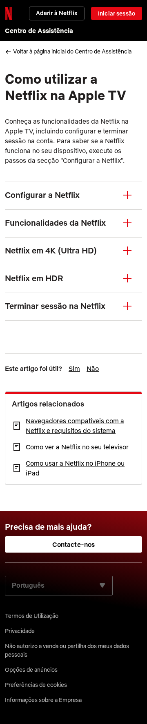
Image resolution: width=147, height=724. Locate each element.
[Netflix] (8, 13)
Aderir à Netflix (57, 13)
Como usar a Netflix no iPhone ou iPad (75, 468)
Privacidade (20, 631)
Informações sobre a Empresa (43, 700)
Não (93, 368)
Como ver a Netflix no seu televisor (77, 447)
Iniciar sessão (116, 13)
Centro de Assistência (39, 31)
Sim (74, 368)
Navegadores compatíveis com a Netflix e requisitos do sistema (75, 426)
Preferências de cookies (36, 684)
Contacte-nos (73, 544)
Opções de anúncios (31, 669)
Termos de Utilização (31, 616)
